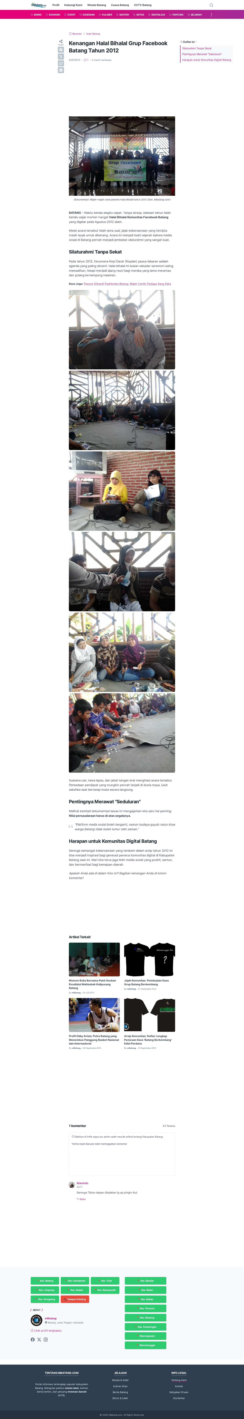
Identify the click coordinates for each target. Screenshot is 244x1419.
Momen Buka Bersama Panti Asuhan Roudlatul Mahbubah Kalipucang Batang (92, 984)
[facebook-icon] (33, 1340)
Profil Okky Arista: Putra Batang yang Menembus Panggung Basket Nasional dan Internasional (94, 1039)
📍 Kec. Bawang (145, 1317)
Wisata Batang (96, 5)
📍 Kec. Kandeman (75, 1280)
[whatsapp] (61, 63)
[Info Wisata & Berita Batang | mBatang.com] (39, 5)
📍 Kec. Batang (45, 1280)
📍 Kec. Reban (145, 1299)
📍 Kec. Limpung (45, 1290)
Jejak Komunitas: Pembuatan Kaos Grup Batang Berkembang (146, 982)
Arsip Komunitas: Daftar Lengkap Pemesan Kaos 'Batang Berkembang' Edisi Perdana (148, 1039)
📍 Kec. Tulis (105, 1280)
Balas (82, 1199)
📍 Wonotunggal (145, 1345)
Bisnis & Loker (120, 1398)
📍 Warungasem (145, 1336)
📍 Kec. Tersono (145, 1308)
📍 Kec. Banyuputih (105, 1290)
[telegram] (61, 70)
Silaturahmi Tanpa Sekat (196, 48)
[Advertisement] (122, 89)
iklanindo (82, 1183)
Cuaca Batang (120, 5)
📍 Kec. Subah (75, 1290)
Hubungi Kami (73, 5)
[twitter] (61, 57)
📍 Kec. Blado (145, 1290)
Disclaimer (179, 1398)
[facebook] (61, 50)
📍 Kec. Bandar (145, 1280)
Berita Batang (120, 1392)
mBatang (50, 1318)
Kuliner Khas (120, 1386)
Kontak (179, 1386)
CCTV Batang (143, 5)
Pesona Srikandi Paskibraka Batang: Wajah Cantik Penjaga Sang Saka (127, 283)
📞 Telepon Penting (75, 1299)
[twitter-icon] (39, 1340)
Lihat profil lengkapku (47, 1330)
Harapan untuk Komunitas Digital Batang (206, 60)
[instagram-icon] (46, 1340)
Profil (55, 5)
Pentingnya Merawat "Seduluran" (202, 54)
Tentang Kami (179, 1380)
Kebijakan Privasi (178, 1392)
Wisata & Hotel (120, 1380)
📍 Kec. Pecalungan (145, 1326)
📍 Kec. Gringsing (45, 1299)
